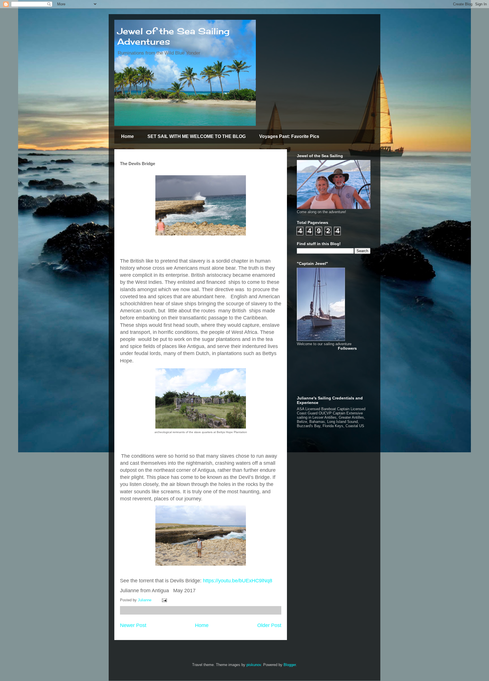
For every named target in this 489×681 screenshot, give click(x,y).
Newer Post (133, 625)
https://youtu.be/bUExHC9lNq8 (237, 580)
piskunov (253, 665)
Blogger (290, 665)
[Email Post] (164, 600)
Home (127, 136)
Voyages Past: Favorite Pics (289, 136)
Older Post (269, 625)
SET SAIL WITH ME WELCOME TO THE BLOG (196, 136)
